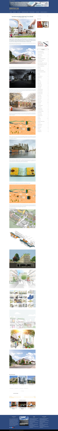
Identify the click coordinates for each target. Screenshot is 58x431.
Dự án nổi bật (43, 67)
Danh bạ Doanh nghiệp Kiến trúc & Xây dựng (43, 64)
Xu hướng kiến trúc (43, 131)
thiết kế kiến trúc (26, 388)
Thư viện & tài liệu (43, 112)
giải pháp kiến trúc (16, 388)
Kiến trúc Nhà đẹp (22, 17)
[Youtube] (12, 427)
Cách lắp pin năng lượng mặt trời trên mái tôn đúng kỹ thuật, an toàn (24, 424)
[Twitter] (11, 427)
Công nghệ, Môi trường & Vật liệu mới (43, 58)
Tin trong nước (43, 118)
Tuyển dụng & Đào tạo (43, 124)
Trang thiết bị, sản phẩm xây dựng (43, 121)
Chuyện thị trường (43, 57)
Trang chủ (10, 14)
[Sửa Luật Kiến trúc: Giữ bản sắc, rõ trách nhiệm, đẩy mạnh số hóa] (31, 404)
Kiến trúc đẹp (43, 80)
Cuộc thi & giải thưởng (43, 61)
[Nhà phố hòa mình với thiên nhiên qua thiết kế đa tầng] (22, 404)
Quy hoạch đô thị (43, 102)
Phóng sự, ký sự (43, 99)
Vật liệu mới (43, 128)
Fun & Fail (43, 73)
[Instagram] (14, 427)
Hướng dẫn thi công (43, 77)
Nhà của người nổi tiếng (43, 93)
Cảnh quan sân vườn (43, 54)
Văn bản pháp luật (43, 127)
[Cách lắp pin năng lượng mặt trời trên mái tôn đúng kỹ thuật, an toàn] (23, 421)
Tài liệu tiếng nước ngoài (43, 105)
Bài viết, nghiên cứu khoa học (43, 51)
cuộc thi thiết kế (11, 388)
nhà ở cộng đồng (21, 388)
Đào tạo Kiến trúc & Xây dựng (43, 70)
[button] (10, 406)
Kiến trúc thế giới (43, 83)
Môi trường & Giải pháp (43, 92)
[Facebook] (48, 0)
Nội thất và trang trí (43, 96)
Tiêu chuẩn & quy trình (43, 115)
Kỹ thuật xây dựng (43, 86)
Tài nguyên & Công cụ (43, 108)
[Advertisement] (43, 34)
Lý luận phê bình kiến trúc (43, 89)
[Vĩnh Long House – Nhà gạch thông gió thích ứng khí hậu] (13, 404)
